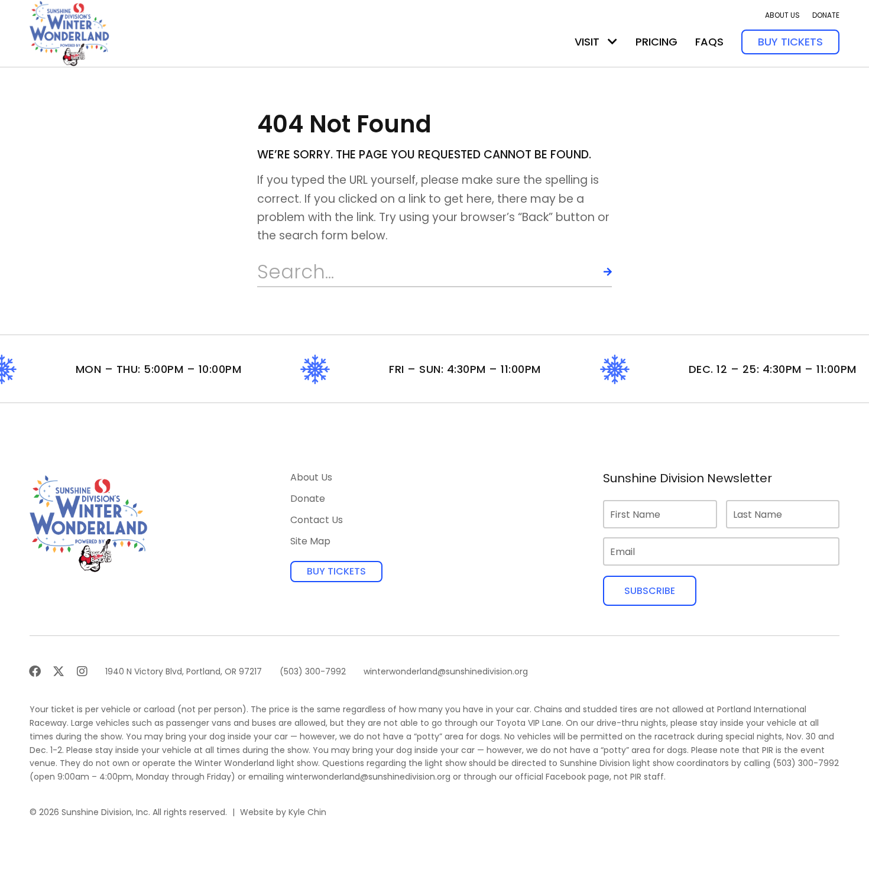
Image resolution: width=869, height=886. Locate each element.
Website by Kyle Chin (283, 812)
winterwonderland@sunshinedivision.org (368, 777)
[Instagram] (82, 671)
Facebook (566, 777)
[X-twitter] (58, 671)
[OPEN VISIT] (612, 42)
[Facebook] (35, 671)
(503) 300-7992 (806, 763)
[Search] (597, 272)
